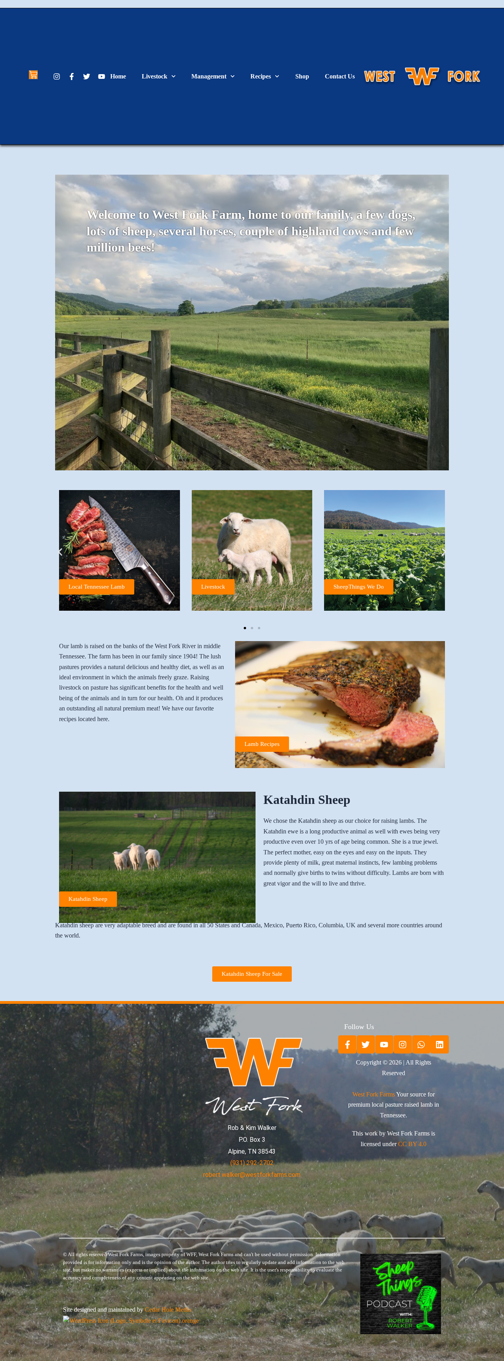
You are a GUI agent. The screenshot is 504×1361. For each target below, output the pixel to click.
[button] (60, 552)
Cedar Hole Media (168, 1309)
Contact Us (340, 76)
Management (208, 76)
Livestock (154, 76)
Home (118, 76)
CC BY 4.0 (412, 1144)
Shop (302, 76)
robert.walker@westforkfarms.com (251, 1174)
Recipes (260, 76)
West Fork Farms (373, 1094)
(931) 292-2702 (252, 1163)
